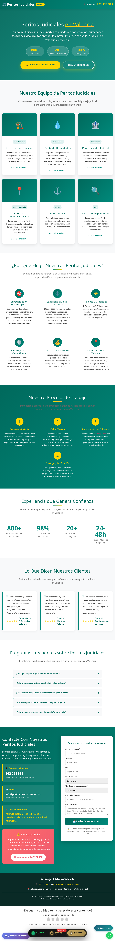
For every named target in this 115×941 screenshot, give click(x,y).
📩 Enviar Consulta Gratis (87, 821)
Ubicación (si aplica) (72, 795)
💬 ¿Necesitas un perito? (16, 935)
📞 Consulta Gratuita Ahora (40, 64)
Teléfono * (69, 758)
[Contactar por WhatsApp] (109, 935)
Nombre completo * (72, 749)
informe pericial (100, 433)
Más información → (19, 167)
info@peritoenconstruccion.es (23, 794)
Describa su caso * (72, 804)
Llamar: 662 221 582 (78, 64)
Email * (68, 767)
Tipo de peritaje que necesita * (76, 786)
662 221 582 (105, 4)
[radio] (48, 919)
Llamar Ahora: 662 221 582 (28, 857)
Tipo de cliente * (71, 777)
